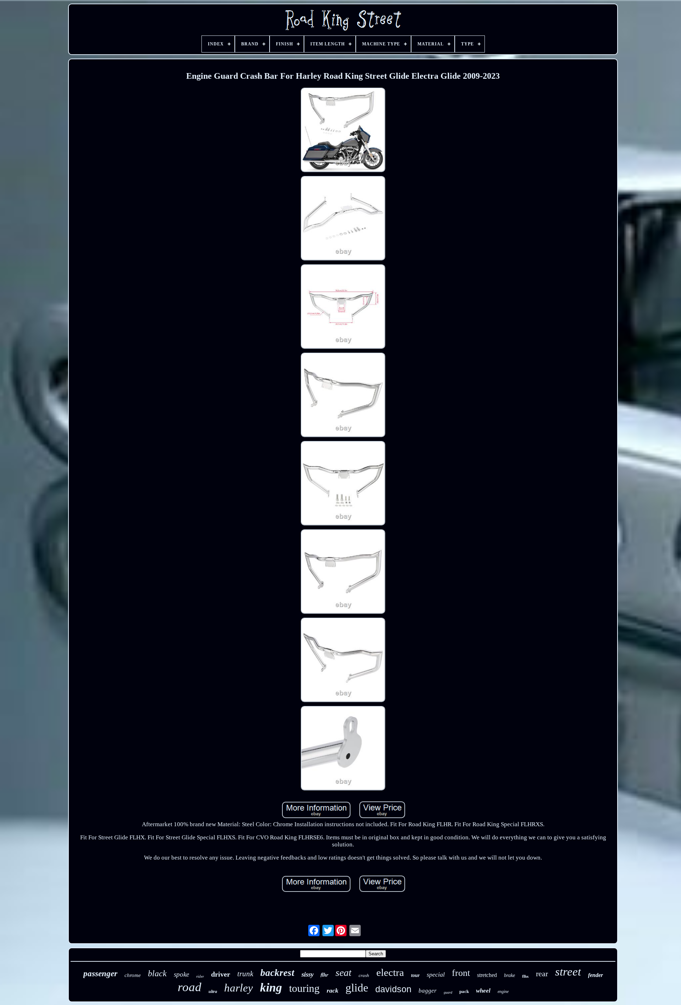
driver (220, 974)
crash (364, 975)
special (436, 974)
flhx (525, 976)
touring (304, 988)
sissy (307, 974)
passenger (100, 973)
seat (343, 972)
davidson (393, 989)
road (189, 987)
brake (509, 975)
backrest (277, 972)
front (461, 973)
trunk (245, 974)
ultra (213, 991)
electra (390, 972)
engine (503, 991)
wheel (483, 990)
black (157, 973)
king (271, 987)
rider (200, 976)
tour (415, 975)
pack (464, 991)
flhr (324, 974)
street (568, 971)
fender (595, 975)
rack (332, 990)
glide (356, 987)
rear (542, 973)
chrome (132, 975)
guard (448, 992)
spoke (181, 974)
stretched (487, 975)
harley (238, 988)
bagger (428, 990)
